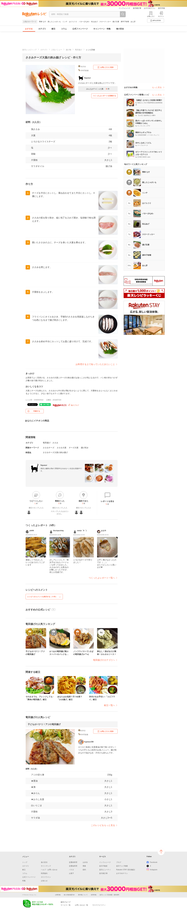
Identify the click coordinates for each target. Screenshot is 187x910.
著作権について (83, 895)
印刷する (36, 411)
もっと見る (157, 87)
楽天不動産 (103, 866)
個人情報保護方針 (69, 895)
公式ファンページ (80, 29)
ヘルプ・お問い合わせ (49, 870)
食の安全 (120, 29)
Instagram (153, 870)
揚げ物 (68, 50)
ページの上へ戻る (161, 851)
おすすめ (29, 29)
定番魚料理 (73, 866)
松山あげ (94, 22)
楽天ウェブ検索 (122, 866)
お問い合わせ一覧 (81, 905)
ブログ (118, 862)
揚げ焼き (85, 448)
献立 (53, 29)
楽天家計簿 (137, 8)
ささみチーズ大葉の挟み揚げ (55, 452)
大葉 (33, 135)
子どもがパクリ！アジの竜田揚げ (44, 724)
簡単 (84, 866)
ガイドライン (46, 877)
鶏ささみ (35, 129)
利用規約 (44, 873)
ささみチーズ (48, 448)
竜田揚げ (78, 50)
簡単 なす (42, 22)
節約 (84, 870)
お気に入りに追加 (106, 67)
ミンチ (64, 22)
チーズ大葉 (73, 448)
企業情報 (58, 895)
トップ (24, 862)
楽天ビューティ (105, 870)
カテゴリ (42, 29)
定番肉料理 (73, 862)
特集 (24, 881)
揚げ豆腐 (116, 22)
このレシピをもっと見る (103, 825)
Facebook (153, 862)
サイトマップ (46, 866)
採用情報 (93, 895)
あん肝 (133, 22)
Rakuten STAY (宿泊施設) (125, 870)
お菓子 (71, 873)
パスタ (71, 870)
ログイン (161, 16)
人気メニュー (56, 50)
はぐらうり (73, 22)
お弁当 (85, 862)
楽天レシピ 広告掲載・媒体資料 (109, 895)
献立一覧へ (109, 705)
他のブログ (74, 405)
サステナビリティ (99, 905)
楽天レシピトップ (29, 50)
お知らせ (44, 881)
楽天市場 (161, 8)
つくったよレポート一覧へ (102, 578)
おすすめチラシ (149, 8)
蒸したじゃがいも (54, 22)
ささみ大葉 (61, 448)
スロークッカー (105, 22)
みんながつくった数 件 (98, 89)
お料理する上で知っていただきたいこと (95, 364)
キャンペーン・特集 (102, 29)
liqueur (44, 465)
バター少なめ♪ (84, 22)
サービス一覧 (66, 905)
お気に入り (151, 16)
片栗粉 (34, 160)
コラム (64, 29)
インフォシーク (124, 8)
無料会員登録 (157, 20)
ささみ (55, 443)
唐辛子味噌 (125, 22)
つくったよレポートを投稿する (104, 96)
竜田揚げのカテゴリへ (104, 660)
